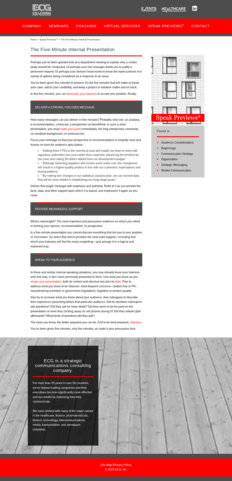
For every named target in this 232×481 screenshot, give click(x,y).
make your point (70, 128)
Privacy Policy (122, 465)
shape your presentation (45, 281)
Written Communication (176, 170)
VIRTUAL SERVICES (122, 26)
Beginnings (168, 148)
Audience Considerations (177, 142)
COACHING (86, 26)
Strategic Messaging (174, 164)
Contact (200, 26)
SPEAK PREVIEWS (166, 26)
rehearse (135, 322)
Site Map (106, 465)
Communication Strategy (177, 153)
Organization (169, 159)
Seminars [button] (59, 26)
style (118, 281)
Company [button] (31, 26)
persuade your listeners (82, 93)
